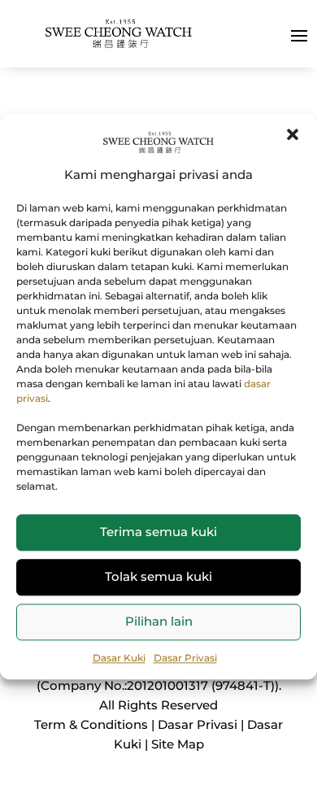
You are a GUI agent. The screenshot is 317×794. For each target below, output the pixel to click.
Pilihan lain (159, 621)
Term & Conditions (91, 724)
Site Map (177, 744)
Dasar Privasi (185, 658)
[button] (292, 134)
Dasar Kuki (119, 658)
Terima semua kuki (158, 531)
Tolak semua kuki (158, 576)
